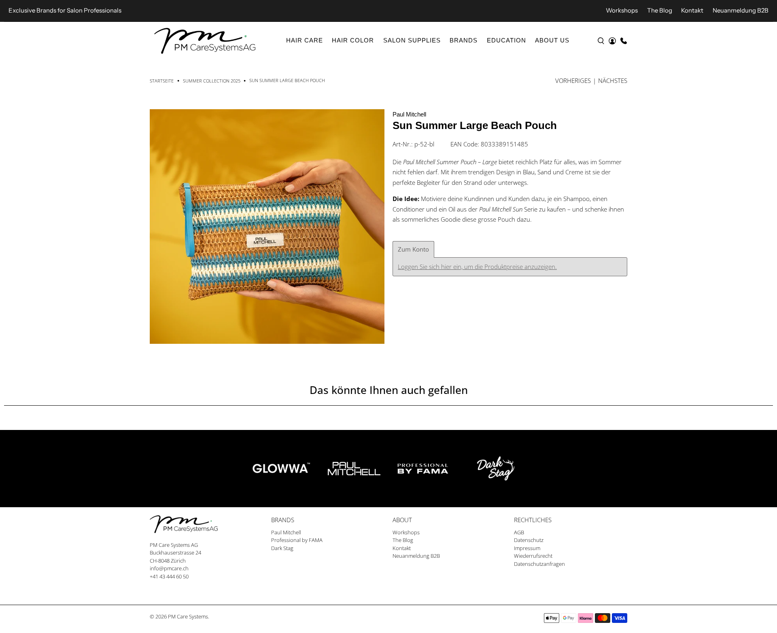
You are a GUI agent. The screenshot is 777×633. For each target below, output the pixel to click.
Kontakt (692, 10)
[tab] (413, 249)
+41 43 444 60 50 (169, 576)
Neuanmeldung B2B (741, 10)
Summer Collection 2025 (211, 80)
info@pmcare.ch (169, 568)
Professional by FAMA (297, 540)
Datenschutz (528, 540)
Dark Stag (282, 548)
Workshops (622, 10)
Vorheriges (573, 80)
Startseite (162, 80)
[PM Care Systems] (204, 41)
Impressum (527, 548)
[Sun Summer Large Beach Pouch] (267, 226)
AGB (519, 532)
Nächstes (612, 80)
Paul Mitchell (409, 114)
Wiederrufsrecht (533, 555)
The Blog (659, 10)
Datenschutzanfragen (539, 563)
